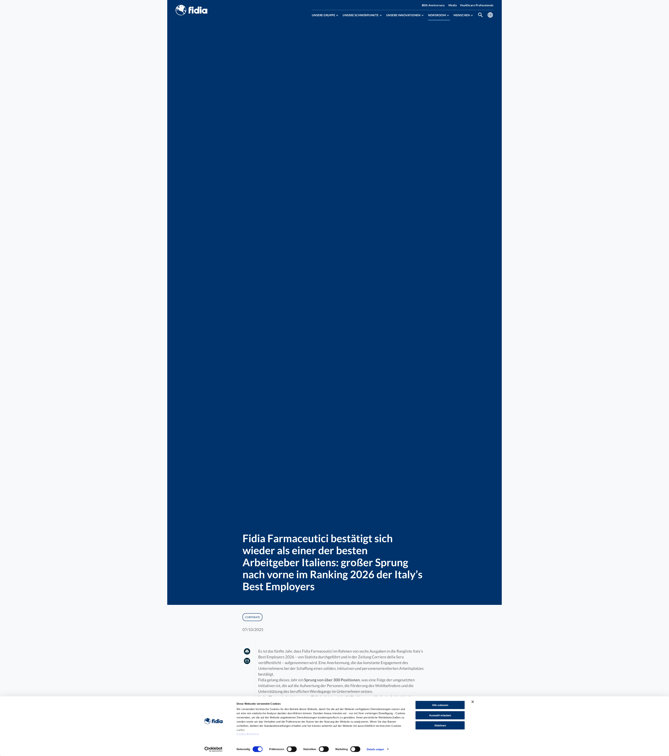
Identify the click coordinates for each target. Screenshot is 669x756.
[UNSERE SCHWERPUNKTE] (381, 15)
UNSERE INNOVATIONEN (403, 15)
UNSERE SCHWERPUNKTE (361, 15)
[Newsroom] (448, 15)
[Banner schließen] (472, 702)
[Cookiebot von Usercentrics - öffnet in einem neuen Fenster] (213, 749)
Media (452, 5)
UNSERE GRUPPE (323, 15)
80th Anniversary (433, 5)
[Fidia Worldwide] (490, 15)
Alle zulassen (440, 705)
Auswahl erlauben (440, 715)
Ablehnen (440, 725)
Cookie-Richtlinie (248, 734)
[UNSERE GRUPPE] (337, 15)
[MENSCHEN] (472, 15)
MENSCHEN (461, 15)
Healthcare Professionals (476, 5)
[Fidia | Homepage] (191, 10)
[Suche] (480, 15)
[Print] (247, 651)
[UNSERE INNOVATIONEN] (422, 15)
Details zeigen (375, 749)
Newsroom (437, 15)
